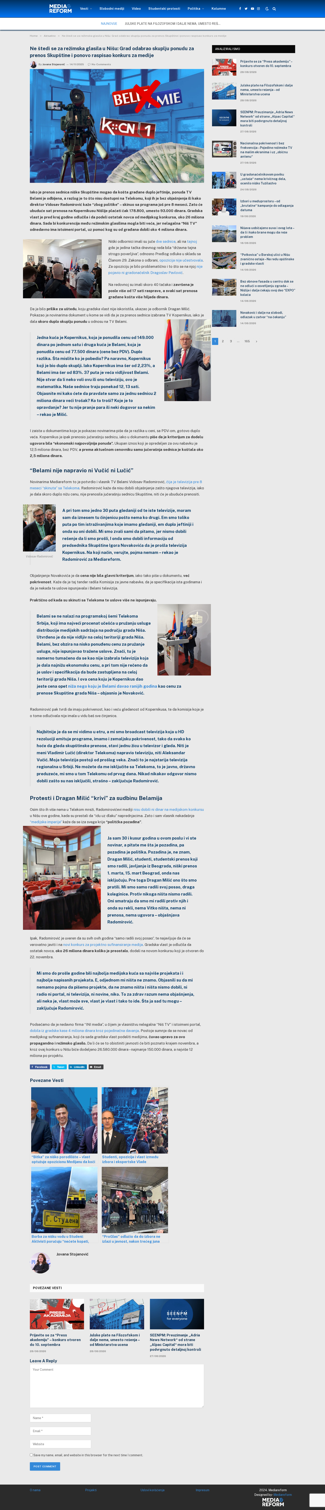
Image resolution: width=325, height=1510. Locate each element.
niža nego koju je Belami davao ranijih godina (112, 686)
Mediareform (282, 1495)
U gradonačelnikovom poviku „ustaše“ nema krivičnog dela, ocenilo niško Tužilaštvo (263, 179)
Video (136, 8)
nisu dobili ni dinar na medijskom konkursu (169, 809)
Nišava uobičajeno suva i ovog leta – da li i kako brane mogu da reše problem (267, 232)
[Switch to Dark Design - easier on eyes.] (267, 8)
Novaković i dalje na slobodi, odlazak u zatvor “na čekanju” (263, 315)
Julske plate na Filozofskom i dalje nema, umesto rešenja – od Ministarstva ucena (174, 23)
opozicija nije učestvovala (181, 260)
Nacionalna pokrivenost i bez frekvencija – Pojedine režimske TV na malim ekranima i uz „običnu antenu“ (266, 150)
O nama (35, 1490)
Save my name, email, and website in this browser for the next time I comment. (88, 1455)
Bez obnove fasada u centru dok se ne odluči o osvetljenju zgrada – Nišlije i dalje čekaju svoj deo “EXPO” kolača (267, 288)
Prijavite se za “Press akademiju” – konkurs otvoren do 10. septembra (55, 1340)
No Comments (101, 64)
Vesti (84, 8)
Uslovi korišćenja (152, 1490)
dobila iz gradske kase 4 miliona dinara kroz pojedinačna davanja (84, 1030)
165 (247, 341)
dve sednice (166, 241)
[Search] (274, 9)
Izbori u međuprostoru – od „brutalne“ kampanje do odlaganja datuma (267, 205)
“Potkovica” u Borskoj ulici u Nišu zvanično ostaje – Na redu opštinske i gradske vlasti (267, 259)
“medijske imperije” (46, 822)
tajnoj (192, 241)
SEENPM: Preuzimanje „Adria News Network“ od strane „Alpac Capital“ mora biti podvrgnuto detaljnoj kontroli (175, 1342)
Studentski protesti (164, 8)
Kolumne (219, 8)
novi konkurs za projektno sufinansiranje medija (103, 944)
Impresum (202, 1490)
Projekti (91, 1490)
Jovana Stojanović (53, 64)
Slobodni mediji (111, 8)
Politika (194, 8)
